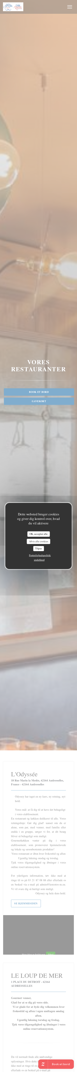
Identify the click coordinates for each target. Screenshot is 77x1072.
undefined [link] (39, 560)
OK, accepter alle (38, 534)
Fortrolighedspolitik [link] (40, 555)
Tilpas (38, 548)
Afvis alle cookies (38, 541)
